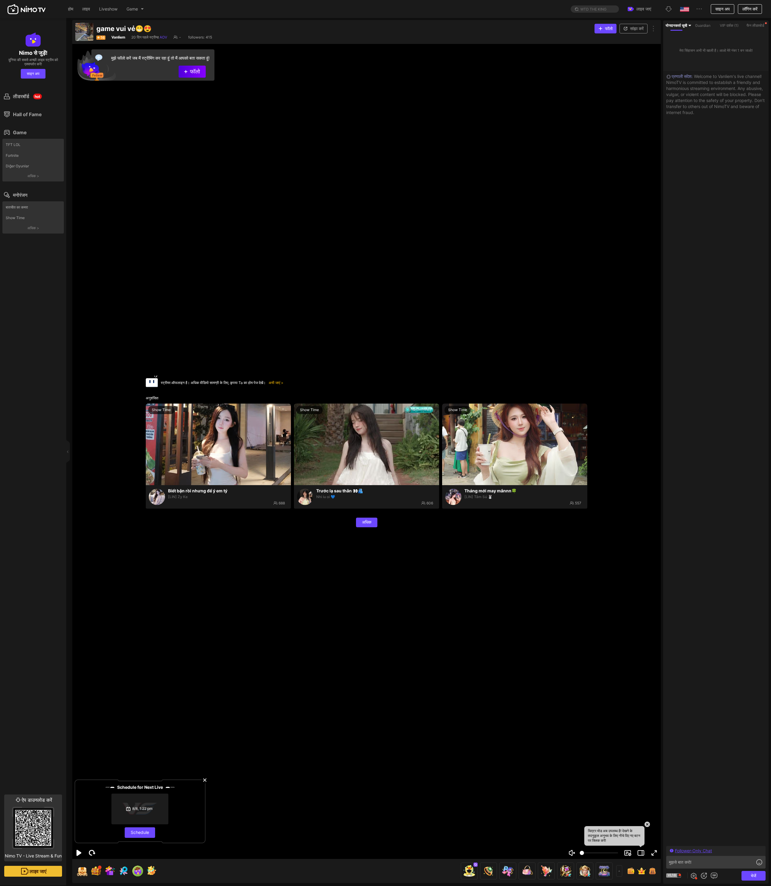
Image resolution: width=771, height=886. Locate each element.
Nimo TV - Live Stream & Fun (33, 827)
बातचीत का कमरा (17, 207)
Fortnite (12, 155)
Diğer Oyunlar (17, 166)
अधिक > (33, 176)
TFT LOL (13, 144)
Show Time (15, 217)
